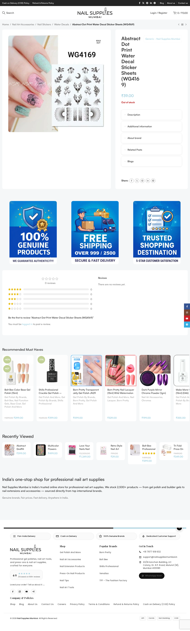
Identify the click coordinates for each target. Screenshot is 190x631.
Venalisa (104, 573)
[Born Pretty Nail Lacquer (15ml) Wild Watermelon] (120, 370)
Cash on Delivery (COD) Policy (159, 604)
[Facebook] (12, 591)
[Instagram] (19, 591)
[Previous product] (179, 24)
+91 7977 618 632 (152, 551)
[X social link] (143, 3)
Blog (21, 604)
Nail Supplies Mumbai (27, 618)
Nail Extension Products (72, 566)
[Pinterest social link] (147, 3)
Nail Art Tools (67, 587)
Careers (62, 604)
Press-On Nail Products (72, 573)
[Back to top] (179, 527)
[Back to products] (182, 24)
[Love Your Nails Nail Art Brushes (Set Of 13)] (72, 450)
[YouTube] (26, 591)
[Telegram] (33, 591)
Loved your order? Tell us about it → (27, 584)
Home (5, 24)
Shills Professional (109, 566)
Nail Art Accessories (23, 24)
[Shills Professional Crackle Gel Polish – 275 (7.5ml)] (52, 370)
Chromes (146, 400)
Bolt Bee (9, 400)
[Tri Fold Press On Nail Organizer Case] (166, 450)
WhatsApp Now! (153, 575)
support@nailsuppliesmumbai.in (160, 557)
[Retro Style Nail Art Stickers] (103, 450)
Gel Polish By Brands (15, 397)
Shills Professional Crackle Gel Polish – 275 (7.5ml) (50, 393)
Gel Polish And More (49, 397)
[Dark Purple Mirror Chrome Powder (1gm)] (155, 370)
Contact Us (47, 604)
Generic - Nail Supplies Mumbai (162, 38)
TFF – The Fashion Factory (113, 580)
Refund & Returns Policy (126, 604)
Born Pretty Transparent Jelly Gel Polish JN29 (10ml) (86, 393)
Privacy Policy (77, 604)
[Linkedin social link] (151, 3)
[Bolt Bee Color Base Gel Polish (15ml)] (17, 370)
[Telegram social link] (155, 3)
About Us (32, 604)
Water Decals (61, 24)
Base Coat (15, 403)
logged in (27, 324)
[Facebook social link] (139, 3)
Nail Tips (64, 580)
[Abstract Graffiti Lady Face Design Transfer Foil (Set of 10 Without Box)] (9, 450)
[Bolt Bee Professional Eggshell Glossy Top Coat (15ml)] (135, 450)
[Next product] (186, 24)
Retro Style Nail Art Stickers (116, 449)
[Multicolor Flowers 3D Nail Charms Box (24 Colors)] (41, 450)
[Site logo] (95, 12)
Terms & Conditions (99, 604)
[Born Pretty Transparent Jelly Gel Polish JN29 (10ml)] (86, 370)
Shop (12, 604)
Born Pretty (79, 400)
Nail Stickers (44, 24)
